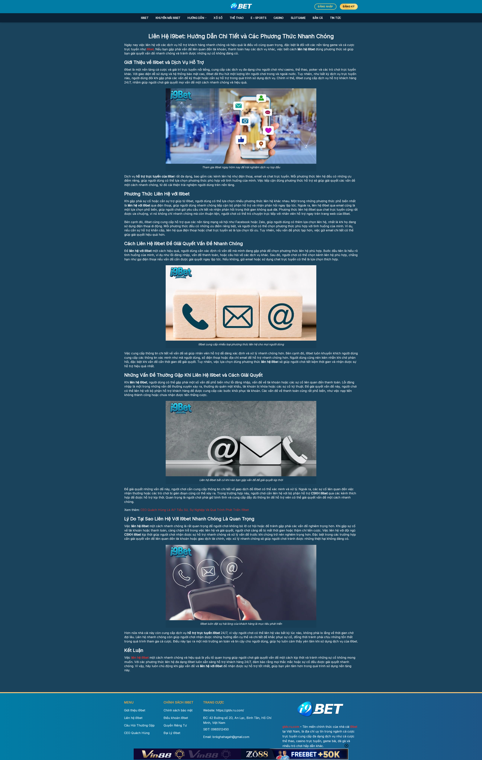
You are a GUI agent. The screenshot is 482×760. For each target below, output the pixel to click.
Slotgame (298, 17)
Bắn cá (318, 17)
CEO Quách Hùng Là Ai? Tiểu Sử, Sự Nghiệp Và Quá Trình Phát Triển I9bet (194, 510)
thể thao (237, 17)
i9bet (145, 17)
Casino (279, 17)
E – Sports (258, 17)
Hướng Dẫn (196, 17)
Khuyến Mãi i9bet (168, 17)
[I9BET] (241, 6)
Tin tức (335, 17)
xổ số (218, 17)
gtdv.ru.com (290, 727)
